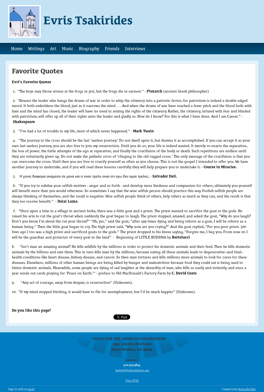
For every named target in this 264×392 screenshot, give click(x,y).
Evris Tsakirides (88, 20)
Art (53, 48)
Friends (112, 48)
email (31, 389)
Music (67, 48)
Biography (89, 48)
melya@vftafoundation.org (132, 370)
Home (16, 48)
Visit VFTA (132, 380)
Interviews (135, 48)
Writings (36, 48)
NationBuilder (247, 389)
